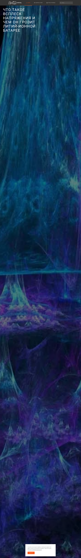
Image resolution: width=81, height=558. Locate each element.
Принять (31, 552)
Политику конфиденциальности (35, 549)
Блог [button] (29, 2)
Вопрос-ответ (39, 2)
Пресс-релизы (51, 2)
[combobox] (66, 3)
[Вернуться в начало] (15, 3)
